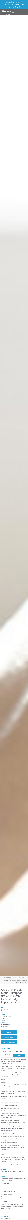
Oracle (14, 977)
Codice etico (17, 4)
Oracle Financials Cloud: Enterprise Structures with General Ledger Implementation (15, 980)
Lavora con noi (7, 4)
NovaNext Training (8, 977)
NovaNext (8, 2)
